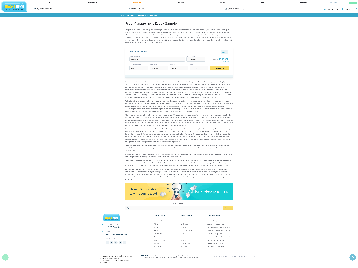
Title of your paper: (134, 56)
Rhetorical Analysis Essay (216, 247)
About (156, 230)
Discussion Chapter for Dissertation (219, 237)
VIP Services (158, 243)
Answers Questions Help (215, 224)
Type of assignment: (135, 64)
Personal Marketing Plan (215, 240)
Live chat (353, 3)
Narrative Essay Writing (215, 234)
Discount (157, 227)
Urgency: (172, 64)
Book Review (185, 234)
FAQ (262, 3)
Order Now (137, 3)
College (183, 240)
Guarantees (158, 234)
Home (48, 3)
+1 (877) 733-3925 (333, 3)
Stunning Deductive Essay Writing (219, 230)
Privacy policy (233, 256)
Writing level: (153, 64)
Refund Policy (243, 256)
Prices (222, 3)
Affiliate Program (160, 240)
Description (184, 247)
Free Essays (130, 15)
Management (141, 15)
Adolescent (184, 224)
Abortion (183, 221)
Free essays (158, 247)
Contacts (303, 3)
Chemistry (184, 237)
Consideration (185, 243)
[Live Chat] (352, 257)
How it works (92, 3)
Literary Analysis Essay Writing (218, 221)
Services (181, 3)
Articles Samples (186, 230)
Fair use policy (253, 256)
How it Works (158, 221)
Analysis (183, 227)
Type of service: (190, 56)
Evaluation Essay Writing (215, 243)
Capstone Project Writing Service (218, 227)
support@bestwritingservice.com (117, 234)
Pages (191, 64)
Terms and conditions (220, 256)
